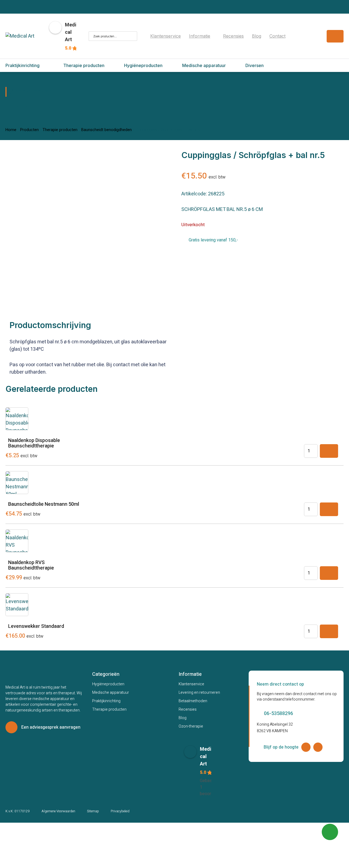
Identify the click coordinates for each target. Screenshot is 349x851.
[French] (302, 38)
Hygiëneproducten (108, 684)
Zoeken (130, 36)
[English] (309, 31)
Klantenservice (165, 36)
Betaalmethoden (193, 701)
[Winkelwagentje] (335, 36)
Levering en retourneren (199, 692)
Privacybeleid (120, 811)
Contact (277, 36)
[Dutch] (302, 31)
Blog (256, 36)
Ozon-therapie (191, 726)
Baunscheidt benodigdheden (106, 130)
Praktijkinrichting (106, 701)
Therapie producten (60, 130)
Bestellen (329, 451)
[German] (309, 38)
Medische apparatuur (110, 692)
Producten (29, 130)
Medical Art (70, 32)
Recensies (233, 36)
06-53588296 (278, 713)
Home (10, 130)
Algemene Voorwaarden (58, 811)
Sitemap (93, 811)
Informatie (199, 36)
